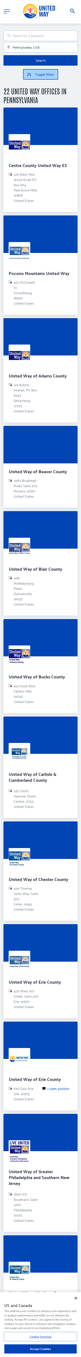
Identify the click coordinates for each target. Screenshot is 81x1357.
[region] (40, 1324)
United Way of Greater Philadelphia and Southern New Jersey (39, 1177)
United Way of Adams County (38, 376)
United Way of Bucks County (37, 677)
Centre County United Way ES (38, 165)
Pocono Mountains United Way (39, 273)
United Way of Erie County (35, 982)
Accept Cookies (40, 1348)
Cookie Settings (40, 1336)
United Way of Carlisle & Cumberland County (32, 777)
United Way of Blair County (35, 569)
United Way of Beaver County (38, 471)
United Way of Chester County (38, 879)
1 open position (58, 1088)
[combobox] (40, 36)
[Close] (76, 1298)
